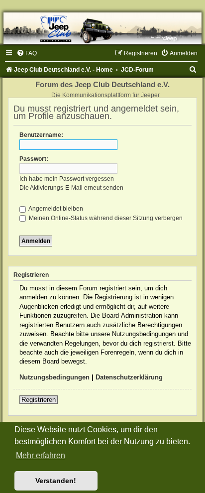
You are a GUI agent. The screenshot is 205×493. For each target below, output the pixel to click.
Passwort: (33, 158)
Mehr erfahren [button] (40, 455)
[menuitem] (26, 53)
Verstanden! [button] (55, 481)
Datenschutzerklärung (129, 377)
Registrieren (38, 399)
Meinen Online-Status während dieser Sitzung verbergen (105, 218)
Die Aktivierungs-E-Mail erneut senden (71, 187)
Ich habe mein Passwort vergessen (66, 178)
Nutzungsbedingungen (54, 377)
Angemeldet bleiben (55, 208)
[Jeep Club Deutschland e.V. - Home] (102, 28)
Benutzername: (41, 134)
